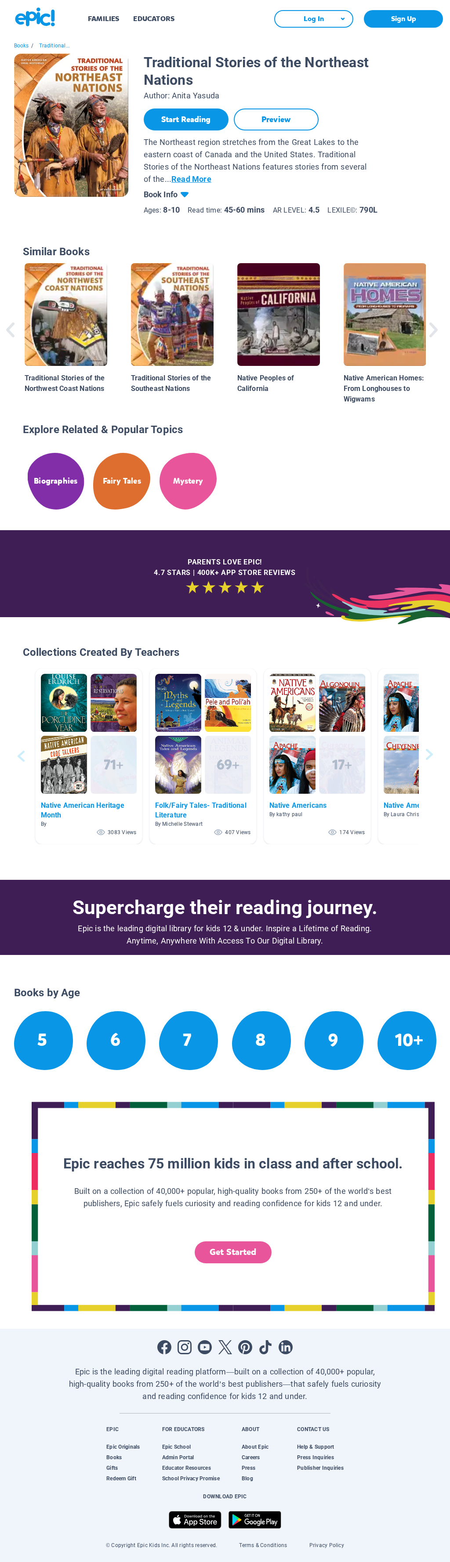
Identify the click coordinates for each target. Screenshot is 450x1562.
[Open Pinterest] (245, 1347)
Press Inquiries (315, 1457)
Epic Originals (123, 1447)
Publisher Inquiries (320, 1468)
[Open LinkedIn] (286, 1347)
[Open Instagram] (185, 1347)
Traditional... (54, 46)
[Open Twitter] (225, 1347)
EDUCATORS (153, 18)
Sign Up (403, 18)
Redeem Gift (121, 1478)
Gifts (112, 1468)
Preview (275, 119)
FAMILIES (103, 18)
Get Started (233, 1252)
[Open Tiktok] (265, 1347)
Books (21, 46)
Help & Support (315, 1447)
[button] (88, 756)
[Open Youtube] (205, 1347)
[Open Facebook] (164, 1347)
